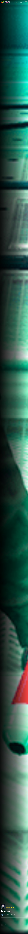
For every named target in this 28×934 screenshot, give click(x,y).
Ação (3, 915)
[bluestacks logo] (5, 2)
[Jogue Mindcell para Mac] (14, 919)
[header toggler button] (26, 2)
